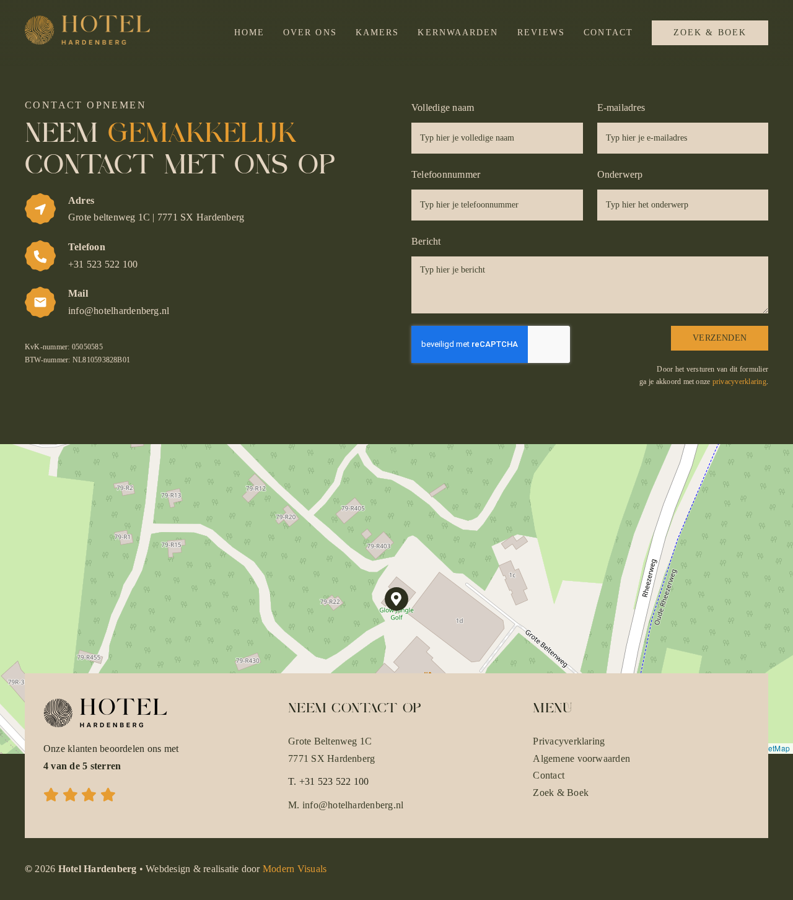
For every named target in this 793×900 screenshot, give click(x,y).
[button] (397, 599)
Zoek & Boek (561, 792)
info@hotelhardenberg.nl (353, 805)
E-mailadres (621, 107)
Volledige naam (442, 107)
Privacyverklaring (569, 741)
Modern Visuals (294, 868)
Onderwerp (620, 174)
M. (295, 805)
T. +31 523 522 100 (328, 781)
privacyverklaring (739, 381)
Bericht (426, 241)
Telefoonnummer (445, 174)
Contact (548, 775)
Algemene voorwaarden (581, 758)
